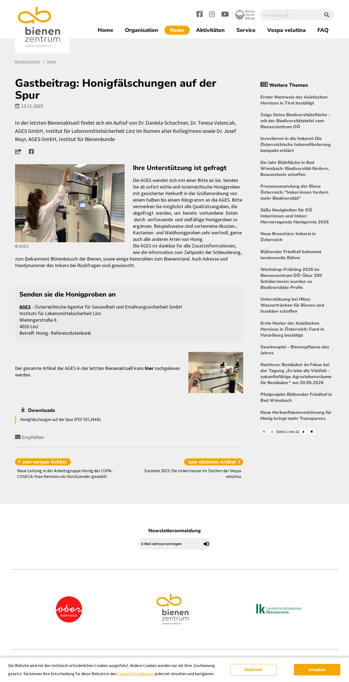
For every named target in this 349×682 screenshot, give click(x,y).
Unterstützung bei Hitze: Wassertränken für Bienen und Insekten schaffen (292, 305)
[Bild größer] (70, 203)
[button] (20, 151)
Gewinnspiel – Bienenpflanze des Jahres (294, 350)
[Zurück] (272, 432)
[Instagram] (212, 15)
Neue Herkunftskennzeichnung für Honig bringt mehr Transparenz (296, 415)
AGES (25, 307)
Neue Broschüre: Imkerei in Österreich (288, 237)
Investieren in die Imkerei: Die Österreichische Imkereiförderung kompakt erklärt (295, 145)
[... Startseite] (42, 27)
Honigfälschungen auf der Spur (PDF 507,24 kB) (60, 419)
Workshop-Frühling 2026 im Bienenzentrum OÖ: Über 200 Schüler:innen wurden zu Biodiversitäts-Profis (291, 279)
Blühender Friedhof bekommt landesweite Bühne (290, 255)
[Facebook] (200, 15)
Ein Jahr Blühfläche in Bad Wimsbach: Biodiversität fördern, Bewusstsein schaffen (294, 169)
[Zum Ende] (312, 432)
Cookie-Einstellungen (136, 673)
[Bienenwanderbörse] (245, 15)
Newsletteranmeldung (174, 530)
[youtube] (225, 15)
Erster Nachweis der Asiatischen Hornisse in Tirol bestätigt (294, 100)
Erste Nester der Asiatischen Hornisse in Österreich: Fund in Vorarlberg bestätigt (292, 329)
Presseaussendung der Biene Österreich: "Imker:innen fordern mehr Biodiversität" (294, 192)
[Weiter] (304, 432)
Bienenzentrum (27, 61)
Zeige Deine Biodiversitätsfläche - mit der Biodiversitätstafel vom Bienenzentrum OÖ (295, 121)
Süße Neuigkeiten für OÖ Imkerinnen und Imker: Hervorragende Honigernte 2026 (294, 216)
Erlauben (317, 669)
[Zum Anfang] (264, 432)
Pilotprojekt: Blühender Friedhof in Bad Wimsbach (296, 397)
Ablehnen (253, 669)
